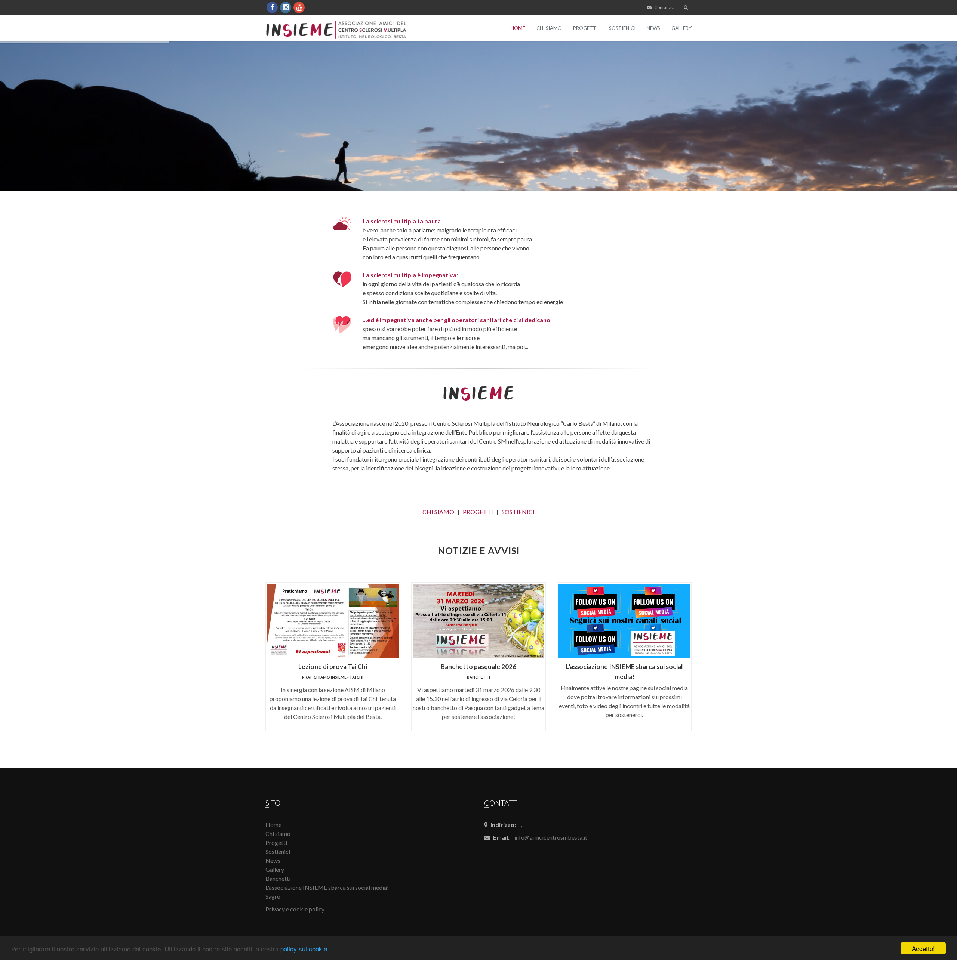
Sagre (272, 896)
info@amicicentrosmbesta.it (550, 837)
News (653, 28)
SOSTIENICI (518, 511)
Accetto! (923, 948)
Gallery (681, 28)
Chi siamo (549, 28)
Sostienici (622, 28)
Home (518, 28)
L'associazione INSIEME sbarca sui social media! (327, 887)
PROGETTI (478, 511)
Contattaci (664, 7)
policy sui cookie (303, 948)
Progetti (585, 28)
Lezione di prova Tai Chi (332, 666)
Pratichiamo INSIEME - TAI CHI (332, 677)
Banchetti (478, 677)
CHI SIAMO (438, 511)
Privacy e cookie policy (294, 909)
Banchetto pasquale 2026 (478, 666)
